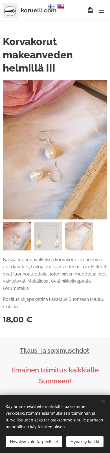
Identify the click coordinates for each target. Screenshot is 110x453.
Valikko (101, 10)
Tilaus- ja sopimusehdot (54, 350)
